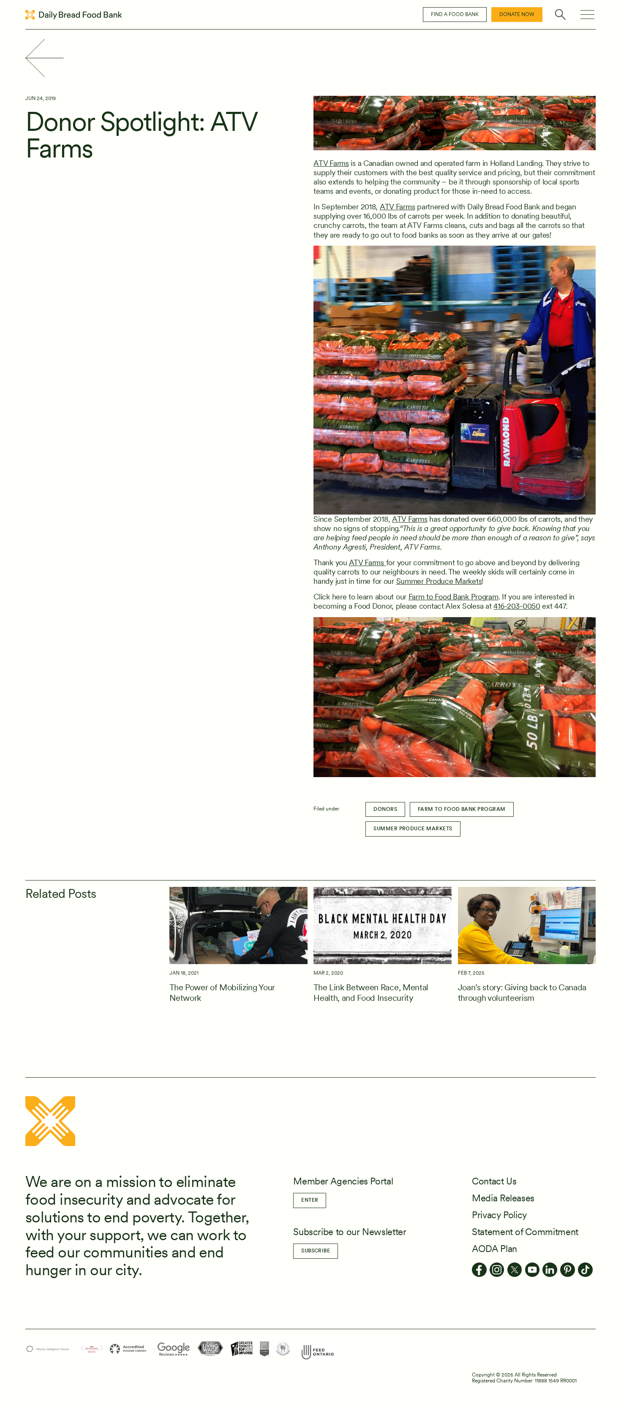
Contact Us (494, 1181)
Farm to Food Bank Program (453, 596)
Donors (385, 809)
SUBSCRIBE (315, 1251)
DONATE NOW (516, 14)
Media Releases (503, 1197)
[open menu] (587, 14)
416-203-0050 (516, 606)
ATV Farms (331, 163)
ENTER (309, 1200)
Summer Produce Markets (439, 581)
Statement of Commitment (525, 1231)
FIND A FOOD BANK (455, 14)
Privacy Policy (499, 1214)
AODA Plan (494, 1248)
